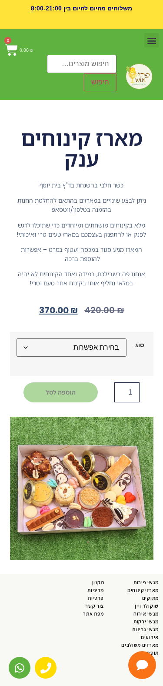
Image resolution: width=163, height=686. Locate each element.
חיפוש (100, 73)
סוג (139, 337)
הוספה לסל (61, 384)
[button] (151, 32)
